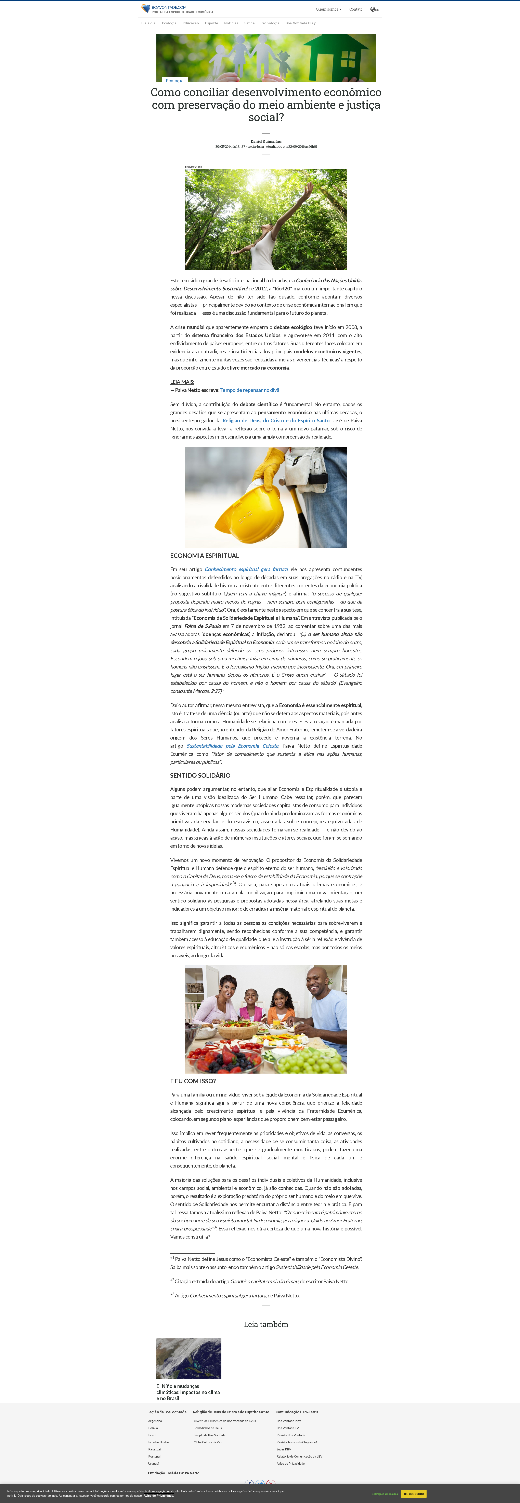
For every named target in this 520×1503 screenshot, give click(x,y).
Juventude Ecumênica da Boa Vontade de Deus (225, 1421)
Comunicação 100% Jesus (297, 1411)
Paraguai (154, 1449)
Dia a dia (148, 23)
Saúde (249, 23)
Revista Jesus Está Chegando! (297, 1442)
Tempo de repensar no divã (249, 390)
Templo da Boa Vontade (209, 1435)
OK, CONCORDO (414, 1493)
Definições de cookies (385, 1493)
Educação (191, 23)
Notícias (231, 23)
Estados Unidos (158, 1442)
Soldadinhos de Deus (208, 1428)
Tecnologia (270, 23)
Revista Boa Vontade (291, 1435)
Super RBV (284, 1449)
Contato (356, 9)
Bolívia (153, 1428)
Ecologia (169, 23)
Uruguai (153, 1463)
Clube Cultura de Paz (208, 1442)
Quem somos (327, 9)
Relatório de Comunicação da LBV (299, 1456)
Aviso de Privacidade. (159, 1495)
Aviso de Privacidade (291, 1463)
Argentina (155, 1421)
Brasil (152, 1435)
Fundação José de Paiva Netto (173, 1473)
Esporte (211, 23)
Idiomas (377, 9)
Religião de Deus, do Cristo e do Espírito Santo (231, 1411)
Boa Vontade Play (301, 23)
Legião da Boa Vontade (166, 1411)
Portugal (154, 1456)
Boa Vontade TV (288, 1428)
